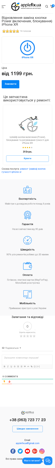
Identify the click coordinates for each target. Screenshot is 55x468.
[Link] (31, 366)
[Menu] (4, 6)
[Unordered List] (21, 366)
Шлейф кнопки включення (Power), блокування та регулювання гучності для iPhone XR (27, 140)
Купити (27, 159)
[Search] (46, 6)
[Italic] (7, 366)
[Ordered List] (18, 366)
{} (35, 366)
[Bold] (4, 366)
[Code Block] (28, 366)
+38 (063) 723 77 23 (27, 420)
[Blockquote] (24, 366)
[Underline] (11, 366)
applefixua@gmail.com (27, 443)
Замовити (10, 84)
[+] (38, 366)
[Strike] (14, 366)
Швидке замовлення (27, 429)
